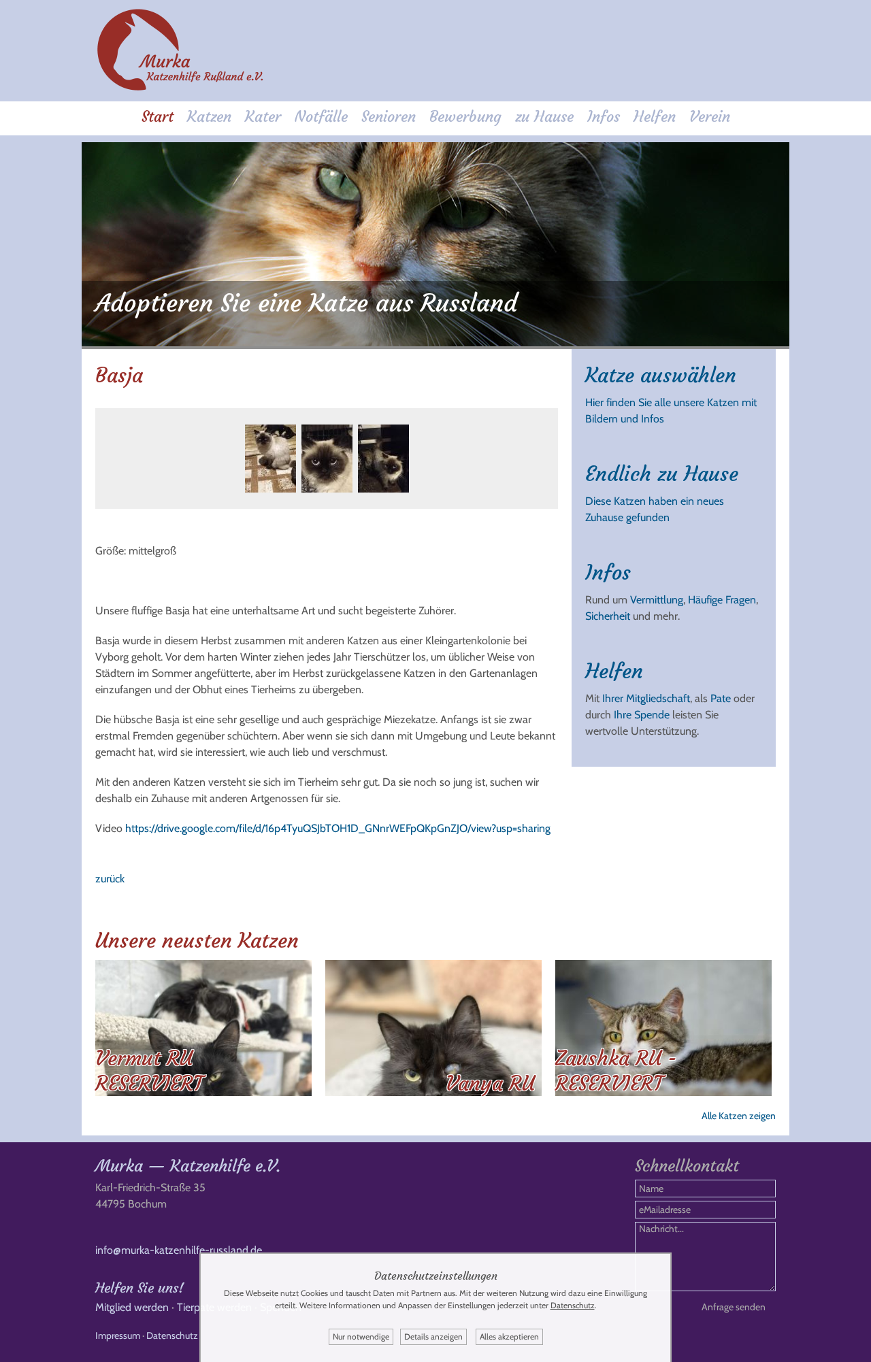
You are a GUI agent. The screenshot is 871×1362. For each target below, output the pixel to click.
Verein (709, 116)
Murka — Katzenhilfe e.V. (187, 1166)
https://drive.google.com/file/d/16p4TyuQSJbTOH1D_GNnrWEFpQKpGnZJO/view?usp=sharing (337, 828)
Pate (720, 698)
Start (158, 116)
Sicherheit (607, 616)
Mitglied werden (132, 1307)
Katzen (209, 116)
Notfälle (321, 116)
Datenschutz (172, 1335)
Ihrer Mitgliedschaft (646, 698)
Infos (603, 116)
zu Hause (544, 116)
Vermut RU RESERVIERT (149, 1071)
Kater (263, 116)
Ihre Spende (642, 714)
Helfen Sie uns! (139, 1287)
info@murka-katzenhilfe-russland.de (178, 1250)
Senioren (388, 116)
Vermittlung (656, 599)
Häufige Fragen (722, 599)
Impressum (117, 1335)
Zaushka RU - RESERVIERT (616, 1071)
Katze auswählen (660, 375)
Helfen (655, 116)
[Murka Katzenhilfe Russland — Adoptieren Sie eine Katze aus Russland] (180, 88)
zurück (110, 878)
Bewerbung (465, 116)
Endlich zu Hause (661, 473)
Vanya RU (490, 1083)
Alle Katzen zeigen (739, 1116)
